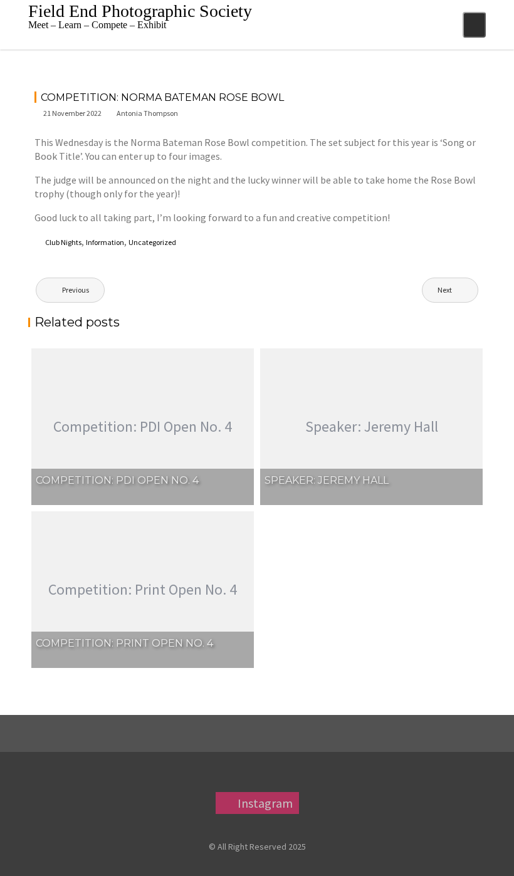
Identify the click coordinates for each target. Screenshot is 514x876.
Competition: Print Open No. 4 (124, 643)
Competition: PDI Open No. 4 (117, 480)
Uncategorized (152, 242)
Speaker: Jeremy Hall (327, 480)
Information (105, 242)
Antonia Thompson (147, 113)
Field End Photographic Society (140, 11)
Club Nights (63, 242)
